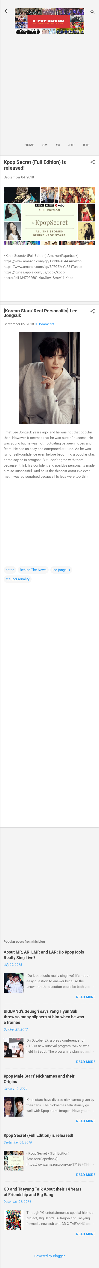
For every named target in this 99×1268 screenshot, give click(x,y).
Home (29, 145)
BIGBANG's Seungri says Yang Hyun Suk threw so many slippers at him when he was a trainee (44, 1017)
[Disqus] (49, 641)
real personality (17, 579)
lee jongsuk (61, 570)
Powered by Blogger (49, 1256)
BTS (86, 145)
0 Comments (45, 324)
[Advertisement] (49, 86)
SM (44, 145)
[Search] (92, 13)
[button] (92, 162)
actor (10, 570)
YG (58, 145)
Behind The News (33, 570)
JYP (71, 145)
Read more (85, 997)
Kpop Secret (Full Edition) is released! (38, 1135)
